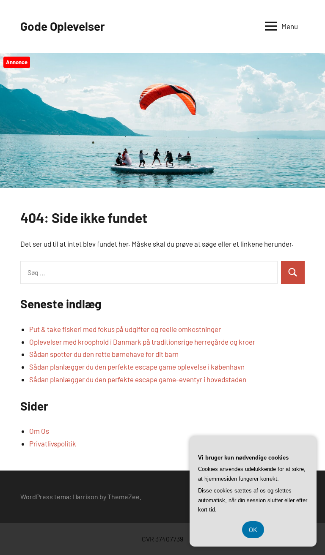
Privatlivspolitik (52, 443)
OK (253, 529)
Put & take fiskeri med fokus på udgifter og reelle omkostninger (125, 329)
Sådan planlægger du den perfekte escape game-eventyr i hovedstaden (137, 379)
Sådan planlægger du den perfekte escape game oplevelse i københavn (137, 366)
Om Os (39, 431)
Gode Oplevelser (62, 26)
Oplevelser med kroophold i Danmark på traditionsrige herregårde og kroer (142, 341)
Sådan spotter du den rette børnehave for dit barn (104, 354)
